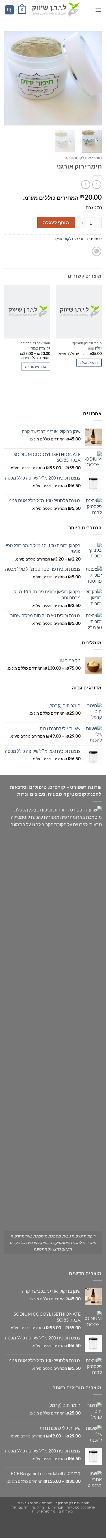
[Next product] (96, 184)
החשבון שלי (19, 1507)
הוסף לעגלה (56, 222)
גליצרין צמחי (39, 348)
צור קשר (38, 1507)
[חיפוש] (9, 10)
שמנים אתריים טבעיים (35, 1503)
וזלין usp (95, 348)
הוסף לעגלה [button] (89, 362)
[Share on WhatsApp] (96, 251)
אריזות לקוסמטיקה (81, 1507)
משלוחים (66, 1511)
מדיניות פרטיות (43, 1511)
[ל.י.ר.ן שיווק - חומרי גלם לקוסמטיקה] (55, 10)
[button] (98, 10)
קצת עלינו (55, 1507)
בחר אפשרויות (35, 366)
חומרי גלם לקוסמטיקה (83, 157)
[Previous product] (85, 184)
